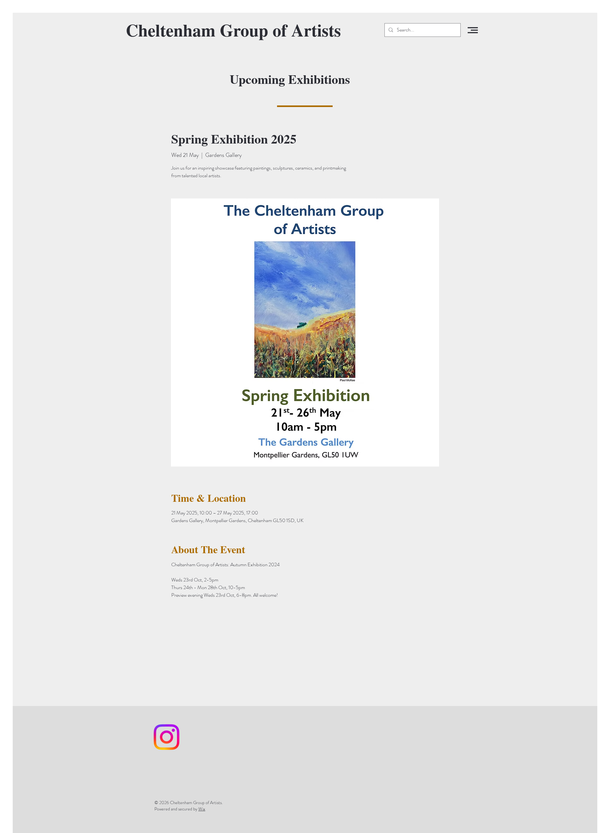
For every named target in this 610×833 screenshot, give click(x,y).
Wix (201, 809)
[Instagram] (166, 737)
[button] (473, 30)
